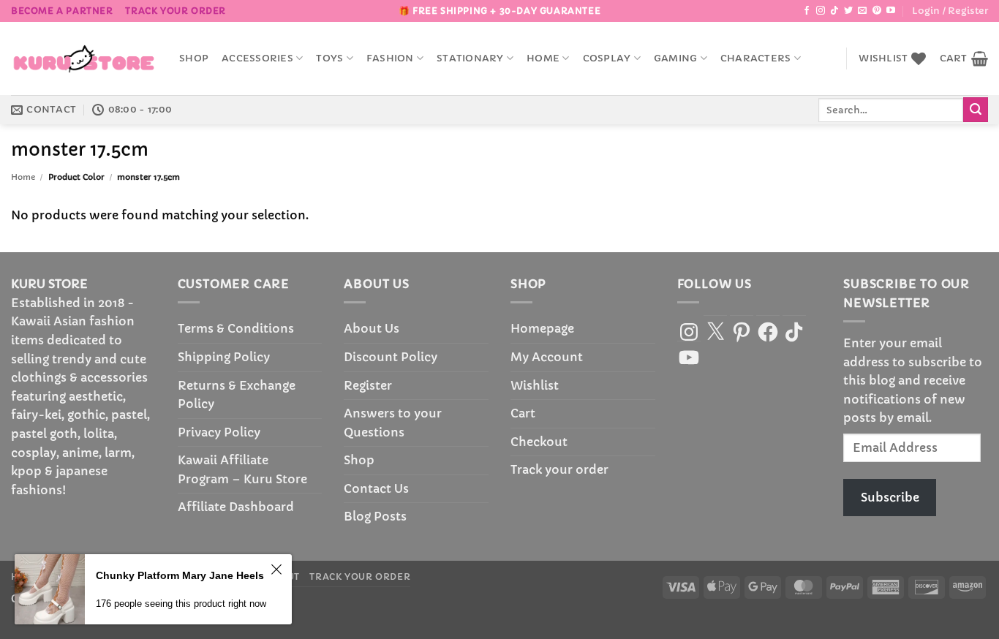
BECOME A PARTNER (62, 10)
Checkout (539, 441)
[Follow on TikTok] (834, 11)
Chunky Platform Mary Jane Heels (180, 575)
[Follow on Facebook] (806, 11)
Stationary (470, 58)
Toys (329, 58)
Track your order (175, 10)
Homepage (542, 328)
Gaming (676, 58)
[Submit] (975, 109)
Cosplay (607, 58)
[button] (950, 10)
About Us (371, 328)
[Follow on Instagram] (820, 11)
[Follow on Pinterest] (876, 11)
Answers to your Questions (393, 422)
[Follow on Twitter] (848, 11)
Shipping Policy (224, 356)
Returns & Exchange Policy (236, 395)
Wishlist (534, 385)
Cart (522, 413)
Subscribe (890, 497)
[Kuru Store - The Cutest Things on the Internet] (84, 58)
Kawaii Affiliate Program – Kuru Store (242, 469)
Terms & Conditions (236, 328)
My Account (546, 356)
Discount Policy (390, 356)
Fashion (390, 58)
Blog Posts (375, 516)
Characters (755, 58)
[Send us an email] (862, 11)
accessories (257, 58)
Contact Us (376, 488)
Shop (193, 58)
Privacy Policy (219, 432)
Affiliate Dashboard (236, 506)
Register (368, 385)
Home (543, 58)
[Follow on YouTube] (890, 11)
